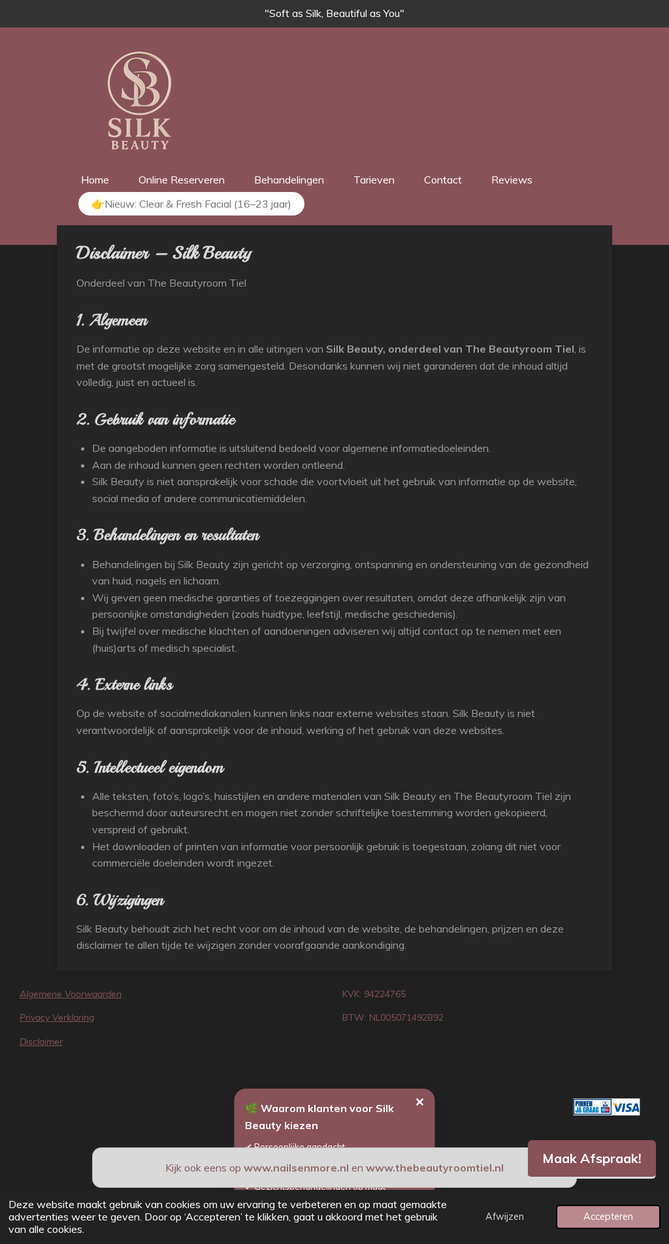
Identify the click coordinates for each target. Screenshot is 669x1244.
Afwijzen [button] (504, 1216)
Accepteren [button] (608, 1216)
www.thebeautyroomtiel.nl (435, 1167)
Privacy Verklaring (57, 1017)
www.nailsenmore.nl (296, 1167)
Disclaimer (41, 1041)
